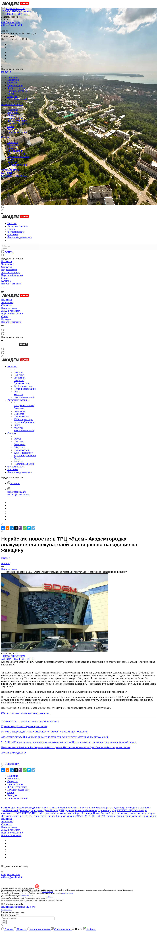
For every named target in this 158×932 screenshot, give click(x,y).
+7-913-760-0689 (47, 892)
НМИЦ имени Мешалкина (52, 813)
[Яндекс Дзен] (8, 197)
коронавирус (104, 810)
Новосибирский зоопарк (79, 813)
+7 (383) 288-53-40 (15, 14)
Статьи (5, 137)
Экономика (13, 79)
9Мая (4, 807)
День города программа (31, 810)
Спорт (10, 93)
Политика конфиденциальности (18, 906)
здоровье (69, 810)
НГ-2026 (18, 813)
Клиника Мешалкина (86, 810)
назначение (7, 813)
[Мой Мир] (12, 528)
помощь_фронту (137, 813)
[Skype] (29, 528)
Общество (12, 82)
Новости (6, 71)
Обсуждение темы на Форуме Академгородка (25, 713)
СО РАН (29, 816)
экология (136, 816)
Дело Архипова (123, 807)
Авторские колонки (12, 104)
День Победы (51, 810)
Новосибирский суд (103, 813)
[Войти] (2, 207)
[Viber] (8, 189)
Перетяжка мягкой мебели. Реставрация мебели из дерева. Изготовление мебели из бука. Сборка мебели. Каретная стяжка (65, 747)
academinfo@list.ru (27, 895)
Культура (12, 96)
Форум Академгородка (14, 175)
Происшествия (15, 85)
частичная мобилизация (118, 816)
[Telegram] (8, 183)
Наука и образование (18, 91)
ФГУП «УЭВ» (83, 816)
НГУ (34, 813)
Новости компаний (17, 99)
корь (114, 810)
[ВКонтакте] (8, 180)
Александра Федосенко (17, 659)
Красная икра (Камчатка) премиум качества (24, 726)
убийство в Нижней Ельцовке (50, 816)
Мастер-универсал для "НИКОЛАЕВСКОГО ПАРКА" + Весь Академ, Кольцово (44, 731)
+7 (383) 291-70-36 (15, 8)
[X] (16, 528)
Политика (12, 77)
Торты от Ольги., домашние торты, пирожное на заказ (29, 721)
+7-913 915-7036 (67, 893)
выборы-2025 (108, 807)
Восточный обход (91, 807)
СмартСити (18, 816)
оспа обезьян (121, 813)
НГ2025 (27, 813)
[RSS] (2, 531)
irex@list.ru (49, 897)
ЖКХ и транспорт (17, 88)
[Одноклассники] (7, 186)
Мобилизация (139, 810)
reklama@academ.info (12, 25)
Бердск (61, 807)
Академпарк (34, 807)
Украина (71, 816)
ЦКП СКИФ (98, 816)
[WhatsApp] (25, 528)
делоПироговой (9, 810)
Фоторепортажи (10, 170)
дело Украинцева (142, 807)
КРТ (119, 810)
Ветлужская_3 (73, 807)
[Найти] (4, 922)
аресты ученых (50, 807)
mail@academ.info (10, 22)
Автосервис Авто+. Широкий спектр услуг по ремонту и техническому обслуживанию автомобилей (54, 737)
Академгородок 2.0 (17, 807)
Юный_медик (149, 816)
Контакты (6, 172)
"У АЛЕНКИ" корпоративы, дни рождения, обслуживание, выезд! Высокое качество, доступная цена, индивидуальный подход (69, 742)
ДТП (61, 810)
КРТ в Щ (127, 810)
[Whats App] (8, 195)
